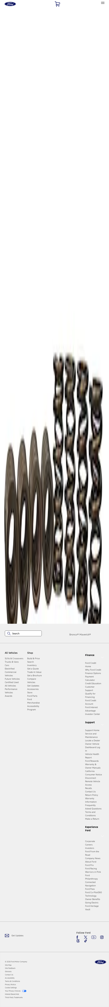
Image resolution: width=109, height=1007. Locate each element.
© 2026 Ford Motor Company (16, 962)
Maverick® (85, 634)
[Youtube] (93, 937)
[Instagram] (102, 937)
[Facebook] (78, 937)
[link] (8, 965)
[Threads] (78, 941)
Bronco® (74, 634)
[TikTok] (85, 941)
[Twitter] (85, 937)
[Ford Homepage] (100, 962)
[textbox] (23, 633)
